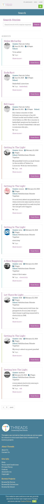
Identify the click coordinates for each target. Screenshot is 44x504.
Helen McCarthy (12, 41)
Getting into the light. (16, 369)
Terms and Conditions (10, 465)
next (11, 407)
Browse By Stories (8, 482)
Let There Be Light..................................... (21, 294)
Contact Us (6, 452)
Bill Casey (9, 104)
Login (40, 2)
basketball (24, 86)
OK (34, 501)
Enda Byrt (9, 72)
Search (36, 24)
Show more (16, 58)
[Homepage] (9, 4)
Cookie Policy (26, 501)
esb (21, 169)
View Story (35, 63)
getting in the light (14, 186)
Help (35, 2)
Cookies (5, 469)
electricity (24, 277)
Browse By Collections (10, 484)
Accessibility (6, 472)
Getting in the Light (14, 147)
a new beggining (13, 261)
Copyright (5, 474)
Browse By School (8, 487)
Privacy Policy (7, 467)
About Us (5, 450)
